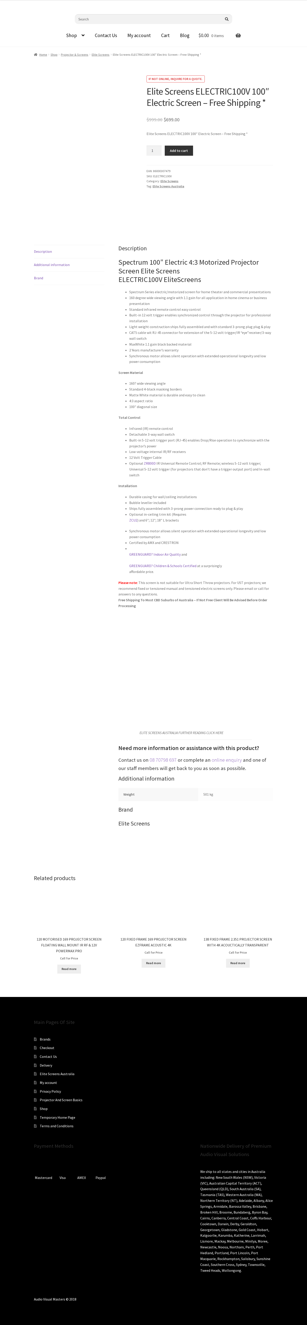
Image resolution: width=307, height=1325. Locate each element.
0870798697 (16, 3)
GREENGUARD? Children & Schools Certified (162, 566)
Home (43, 55)
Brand (38, 278)
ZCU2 (133, 520)
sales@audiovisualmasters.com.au (59, 3)
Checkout (47, 1047)
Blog (184, 35)
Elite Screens (100, 55)
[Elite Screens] (163, 209)
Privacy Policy (50, 1091)
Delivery (46, 1065)
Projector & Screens (74, 55)
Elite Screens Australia (168, 186)
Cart (165, 35)
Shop (71, 35)
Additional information (52, 264)
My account (139, 35)
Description (43, 251)
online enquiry (227, 760)
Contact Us (106, 35)
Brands (45, 1039)
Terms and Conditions (56, 1126)
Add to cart (179, 150)
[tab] (69, 251)
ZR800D (150, 463)
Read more (69, 969)
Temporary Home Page (57, 1117)
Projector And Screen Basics (61, 1100)
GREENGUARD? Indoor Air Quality (155, 554)
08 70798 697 (163, 760)
